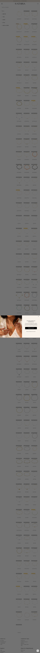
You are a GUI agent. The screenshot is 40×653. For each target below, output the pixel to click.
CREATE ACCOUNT (31, 328)
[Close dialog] (38, 316)
